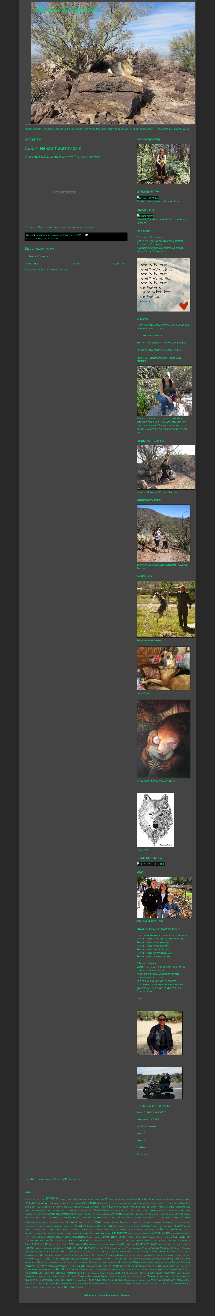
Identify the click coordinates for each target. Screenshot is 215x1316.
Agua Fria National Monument (171, 1199)
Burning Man (86, 1210)
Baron (154, 1203)
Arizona (93, 1203)
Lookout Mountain (43, 1248)
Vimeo (91, 227)
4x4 (76, 1199)
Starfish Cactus (43, 1276)
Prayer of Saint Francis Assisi (146, 1266)
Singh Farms (121, 1272)
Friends (112, 1226)
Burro (97, 1210)
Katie (55, 1244)
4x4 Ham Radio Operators (91, 1199)
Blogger (125, 1295)
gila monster (167, 1226)
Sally (165, 1269)
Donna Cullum (110, 1222)
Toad (62, 1280)
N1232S (186, 1255)
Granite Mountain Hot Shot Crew (77, 1229)
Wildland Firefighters (143, 1283)
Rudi (77, 1269)
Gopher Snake (53, 1229)
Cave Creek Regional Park (135, 1214)
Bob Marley (101, 1206)
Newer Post (33, 263)
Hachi (187, 1229)
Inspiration (118, 1237)
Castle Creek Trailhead (89, 1214)
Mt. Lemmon (97, 1255)
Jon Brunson (138, 1240)
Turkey (85, 1280)
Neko (50, 238)
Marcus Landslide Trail (120, 1248)
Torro (68, 1280)
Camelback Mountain (167, 1210)
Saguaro (106, 1269)
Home (76, 263)
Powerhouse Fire (121, 1265)
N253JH (48, 1258)
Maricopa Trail (140, 1248)
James (29, 1240)
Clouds (73, 1217)
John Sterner (123, 1240)
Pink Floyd (41, 1265)
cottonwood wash (121, 1217)
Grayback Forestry (130, 1229)
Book (119, 1206)
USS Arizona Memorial (134, 1280)
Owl (100, 1262)
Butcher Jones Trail (120, 1210)
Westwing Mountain (56, 1283)
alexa (51, 1203)
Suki (56, 238)
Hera (157, 1233)
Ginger (179, 1226)
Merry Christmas (75, 1251)
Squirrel (29, 1276)
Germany (155, 1226)
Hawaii (108, 1233)
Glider (28, 1229)
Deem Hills (81, 1222)
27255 (37, 238)
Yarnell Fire (31, 1287)
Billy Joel (185, 1203)
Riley (65, 1269)
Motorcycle (47, 1255)
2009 (27, 1199)
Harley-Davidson (94, 1233)
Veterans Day (182, 1280)
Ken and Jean (95, 1244)
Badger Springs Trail (139, 1203)
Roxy (71, 1269)
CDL (151, 1214)
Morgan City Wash (178, 1251)
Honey (180, 1233)
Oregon (92, 1262)
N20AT (38, 1258)
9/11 (106, 1199)
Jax (36, 1240)
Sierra (110, 1273)
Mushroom (110, 1255)
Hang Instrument (56, 1233)
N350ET (64, 1258)
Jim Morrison (86, 1240)
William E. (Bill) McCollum (168, 1283)
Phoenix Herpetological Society (156, 1262)
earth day (136, 1222)
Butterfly (137, 1210)
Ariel (84, 1203)
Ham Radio (42, 1233)
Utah (148, 1280)
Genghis (145, 1226)
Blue (81, 1206)
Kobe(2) (120, 1244)
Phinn (136, 1262)
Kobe (112, 1244)
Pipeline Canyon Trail (61, 1265)
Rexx (58, 1269)
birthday (37, 1206)
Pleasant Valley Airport (98, 1266)
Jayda (42, 1240)
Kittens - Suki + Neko (39, 227)
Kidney (105, 1244)
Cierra (63, 1217)
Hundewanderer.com (68, 9)
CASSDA (73, 1214)
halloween (30, 1233)
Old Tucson (82, 1262)
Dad (156, 1217)
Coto (108, 1217)
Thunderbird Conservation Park (42, 1280)
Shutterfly (143, 1154)
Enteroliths (184, 1222)
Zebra (81, 1287)
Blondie (74, 1206)
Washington (30, 1283)
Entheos (29, 1226)
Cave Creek (116, 1213)
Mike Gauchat (93, 1251)
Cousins (136, 1217)
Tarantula (133, 1276)
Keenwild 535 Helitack (71, 1244)
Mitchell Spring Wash (114, 1251)
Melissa (43, 1251)
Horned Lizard (38, 1237)
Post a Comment (38, 256)
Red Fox (51, 1269)
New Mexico (163, 1258)
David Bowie (165, 1217)
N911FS (102, 1258)
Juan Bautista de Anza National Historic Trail (167, 1240)
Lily (166, 1244)
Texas (173, 1276)
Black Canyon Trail (59, 1206)
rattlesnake (41, 1269)
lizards (29, 1248)
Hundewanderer (72, 227)
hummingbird (78, 1237)
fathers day (68, 1226)
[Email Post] (86, 235)
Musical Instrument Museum (138, 1255)
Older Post (119, 263)
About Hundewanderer (119, 1199)
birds (28, 1206)
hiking (166, 1233)
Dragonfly (124, 1222)
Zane (73, 1287)
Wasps (40, 1283)
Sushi (112, 1276)
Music (120, 1255)
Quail (165, 1265)
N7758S (93, 1258)
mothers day (32, 1255)
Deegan (69, 1222)
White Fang (105, 1283)
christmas (53, 1217)
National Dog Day (122, 1258)
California (150, 1210)
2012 (33, 1199)
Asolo (126, 1203)
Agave (152, 1199)
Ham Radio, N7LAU (148, 1119)
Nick (39, 1262)
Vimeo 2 (141, 1140)
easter (146, 1222)
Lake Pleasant (146, 1244)
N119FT (179, 1255)
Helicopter (119, 1233)
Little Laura (174, 1244)
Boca (112, 1206)
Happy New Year (74, 1233)
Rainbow (29, 1269)
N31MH (56, 1258)
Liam (160, 1244)
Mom (144, 1251)
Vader (154, 1280)
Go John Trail (39, 1229)
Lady (133, 1244)
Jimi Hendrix (99, 1240)
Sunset (105, 1276)
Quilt (171, 1266)
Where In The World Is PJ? (84, 1283)
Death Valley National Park (50, 1222)
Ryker (83, 1269)
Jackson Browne (156, 1237)
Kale (42, 1244)
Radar (187, 1266)
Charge (179, 1213)
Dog (45, 238)
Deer (90, 1222)
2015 (43, 1199)
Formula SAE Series (97, 1226)
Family (57, 1226)
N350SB (74, 1258)
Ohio (73, 1262)
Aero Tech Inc (139, 1199)
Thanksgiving (183, 1276)
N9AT (110, 1258)
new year (174, 1258)
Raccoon (179, 1266)
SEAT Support (84, 1273)
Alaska (42, 1203)
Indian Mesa (93, 1237)
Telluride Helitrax (158, 1276)
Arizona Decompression (111, 1203)
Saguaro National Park (151, 1269)
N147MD (29, 1258)
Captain (43, 1214)
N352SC (84, 1258)
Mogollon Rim (134, 1251)
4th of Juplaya (66, 1199)
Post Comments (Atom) (54, 269)
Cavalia (106, 1213)
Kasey (48, 1244)
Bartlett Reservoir (168, 1203)
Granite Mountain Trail (107, 1229)
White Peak (117, 1283)
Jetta (75, 1240)
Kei (86, 1244)
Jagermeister (180, 1237)
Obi (68, 1262)
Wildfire (128, 1283)
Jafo (168, 1237)
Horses (51, 1237)
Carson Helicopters (58, 1213)
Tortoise (77, 1280)
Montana (154, 1251)
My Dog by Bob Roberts (164, 1255)
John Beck (111, 1240)
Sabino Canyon (95, 1269)
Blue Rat (89, 1206)
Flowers (80, 1226)
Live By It (185, 1244)
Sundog (62, 1276)
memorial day (57, 1251)
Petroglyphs (125, 1262)
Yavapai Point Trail (47, 1287)
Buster (105, 1210)
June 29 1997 (32, 1244)
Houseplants (63, 1237)
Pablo (105, 1262)
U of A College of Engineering (105, 1280)
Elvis (175, 1222)
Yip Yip (60, 1287)
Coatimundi (84, 1217)
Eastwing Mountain (161, 1222)
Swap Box (121, 1276)
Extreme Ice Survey (43, 1226)
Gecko (137, 1226)
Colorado (97, 1217)
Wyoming (186, 1283)
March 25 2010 (97, 1248)
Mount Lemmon (62, 1255)
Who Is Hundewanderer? (151, 1112)
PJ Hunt (80, 1265)
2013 (38, 1199)
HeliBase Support (147, 1126)
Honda (174, 1233)
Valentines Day (167, 1280)
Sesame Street (99, 1273)
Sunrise (72, 1276)
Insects (105, 1237)
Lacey (127, 1244)
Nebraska (135, 1258)
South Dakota (183, 1273)
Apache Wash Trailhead (67, 1203)
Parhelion (113, 1262)
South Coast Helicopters (161, 1272)
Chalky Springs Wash (163, 1214)
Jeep (47, 1240)
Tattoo (142, 1276)
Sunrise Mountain (89, 1276)
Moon (163, 1251)
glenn (187, 1226)
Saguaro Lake (118, 1269)
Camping (35, 1214)
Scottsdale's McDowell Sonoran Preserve (52, 1272)
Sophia (143, 1272)
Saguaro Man (132, 1269)
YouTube (141, 1147)
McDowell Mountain (159, 1248)
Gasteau (129, 1226)
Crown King (147, 1217)
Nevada (151, 1258)
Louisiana (58, 1248)
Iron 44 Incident (137, 1237)
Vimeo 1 (141, 1133)
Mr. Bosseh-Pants (80, 1255)
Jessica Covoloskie (61, 1240)
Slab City (134, 1273)
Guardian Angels (150, 1229)
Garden (121, 1226)
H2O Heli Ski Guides (171, 1229)
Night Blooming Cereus (54, 1262)
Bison (45, 1206)
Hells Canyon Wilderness (140, 1233)
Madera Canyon (75, 1248)
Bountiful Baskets (134, 1206)
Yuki (66, 1287)
